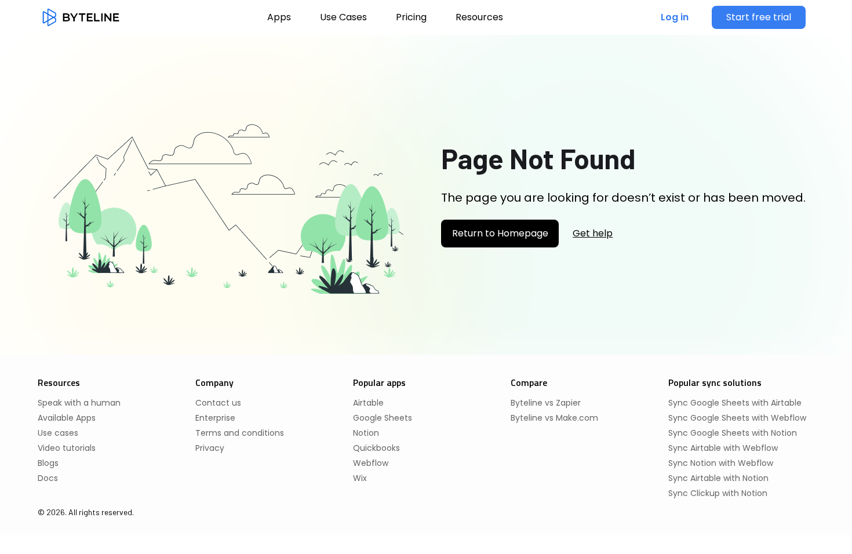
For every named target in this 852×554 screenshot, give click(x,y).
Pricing (411, 17)
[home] (81, 17)
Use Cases (343, 17)
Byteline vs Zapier (546, 403)
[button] (479, 17)
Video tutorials (67, 448)
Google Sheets (382, 418)
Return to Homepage (500, 233)
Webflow (370, 463)
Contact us (218, 403)
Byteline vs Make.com (554, 418)
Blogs (48, 463)
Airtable (368, 403)
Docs (48, 478)
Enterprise (215, 418)
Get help (593, 233)
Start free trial (758, 17)
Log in (675, 17)
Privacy (209, 448)
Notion (366, 433)
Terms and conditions (239, 433)
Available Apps (67, 418)
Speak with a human (79, 403)
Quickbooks (376, 448)
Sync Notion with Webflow (720, 463)
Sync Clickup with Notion (717, 493)
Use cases (58, 433)
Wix (360, 478)
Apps (279, 17)
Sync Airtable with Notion (718, 478)
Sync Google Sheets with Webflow (737, 418)
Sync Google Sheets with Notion (732, 433)
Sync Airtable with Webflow (723, 448)
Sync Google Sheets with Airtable (735, 403)
